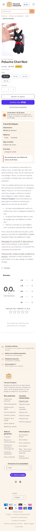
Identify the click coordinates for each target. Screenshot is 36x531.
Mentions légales (29, 523)
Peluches (4, 16)
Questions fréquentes (8, 453)
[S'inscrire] (29, 467)
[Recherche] (31, 11)
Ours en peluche (10, 412)
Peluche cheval (24, 404)
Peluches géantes (10, 404)
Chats (27, 16)
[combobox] (15, 11)
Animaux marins (9, 415)
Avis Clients (23, 446)
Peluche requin (24, 415)
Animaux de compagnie (16, 16)
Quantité (4, 85)
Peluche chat (23, 401)
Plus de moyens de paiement (18, 107)
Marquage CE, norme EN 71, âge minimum (17, 241)
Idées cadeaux (9, 423)
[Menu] (4, 4)
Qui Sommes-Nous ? (23, 436)
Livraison (7, 437)
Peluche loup (23, 418)
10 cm (6, 76)
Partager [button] (7, 268)
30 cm (6, 81)
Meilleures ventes (10, 426)
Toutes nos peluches (8, 400)
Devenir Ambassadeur (24, 457)
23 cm (25, 76)
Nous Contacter (24, 443)
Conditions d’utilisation (19, 520)
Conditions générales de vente (13, 523)
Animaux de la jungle (9, 419)
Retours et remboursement (9, 441)
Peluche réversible (22, 408)
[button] (33, 4)
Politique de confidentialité (19, 517)
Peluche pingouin (25, 422)
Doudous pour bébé (9, 408)
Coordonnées (19, 526)
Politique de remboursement (21, 514)
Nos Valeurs (23, 440)
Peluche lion (23, 412)
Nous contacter (9, 457)
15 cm (15, 76)
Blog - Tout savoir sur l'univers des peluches (25, 451)
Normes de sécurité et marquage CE (9, 447)
